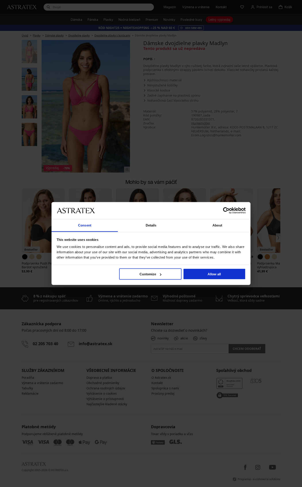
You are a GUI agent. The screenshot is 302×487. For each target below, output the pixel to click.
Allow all (214, 274)
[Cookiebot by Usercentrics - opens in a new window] (226, 210)
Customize (148, 274)
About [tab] (217, 225)
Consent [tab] (84, 225)
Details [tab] (151, 225)
